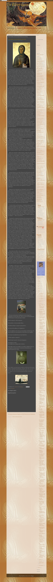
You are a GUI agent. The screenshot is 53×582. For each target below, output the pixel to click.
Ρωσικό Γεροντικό (40, 170)
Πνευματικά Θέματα (40, 154)
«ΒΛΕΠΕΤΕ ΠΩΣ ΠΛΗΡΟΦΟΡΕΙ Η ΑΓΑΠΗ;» (42, 333)
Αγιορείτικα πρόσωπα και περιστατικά (40, 61)
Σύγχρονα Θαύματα (40, 175)
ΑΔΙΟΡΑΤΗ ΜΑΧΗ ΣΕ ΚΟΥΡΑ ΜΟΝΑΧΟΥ (41, 425)
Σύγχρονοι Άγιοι (39, 182)
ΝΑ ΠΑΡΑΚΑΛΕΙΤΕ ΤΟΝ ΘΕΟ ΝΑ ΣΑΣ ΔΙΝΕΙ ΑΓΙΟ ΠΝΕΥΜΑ (42, 475)
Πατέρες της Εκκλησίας (41, 146)
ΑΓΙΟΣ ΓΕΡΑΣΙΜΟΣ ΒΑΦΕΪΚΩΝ (40, 218)
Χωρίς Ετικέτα (39, 201)
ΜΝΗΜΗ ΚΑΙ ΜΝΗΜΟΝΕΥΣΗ (42, 512)
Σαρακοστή (39, 174)
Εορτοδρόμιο (39, 105)
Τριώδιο (38, 192)
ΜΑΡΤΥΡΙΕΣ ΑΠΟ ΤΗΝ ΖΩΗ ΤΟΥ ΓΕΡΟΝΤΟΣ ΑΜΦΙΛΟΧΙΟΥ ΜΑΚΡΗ (42, 434)
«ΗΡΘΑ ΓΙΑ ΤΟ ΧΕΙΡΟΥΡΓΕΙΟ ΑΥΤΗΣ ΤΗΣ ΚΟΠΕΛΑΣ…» (42, 469)
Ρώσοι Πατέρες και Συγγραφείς (40, 172)
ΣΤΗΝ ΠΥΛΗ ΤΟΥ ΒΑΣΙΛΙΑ (42, 360)
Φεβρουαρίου (41, 562)
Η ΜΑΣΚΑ (41, 438)
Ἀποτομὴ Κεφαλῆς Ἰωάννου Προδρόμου (41, 268)
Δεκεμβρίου (41, 293)
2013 (39, 567)
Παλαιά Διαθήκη (40, 141)
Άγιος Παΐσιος (39, 63)
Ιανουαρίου (41, 565)
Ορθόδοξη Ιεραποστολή (41, 137)
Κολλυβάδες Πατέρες (40, 115)
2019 (39, 283)
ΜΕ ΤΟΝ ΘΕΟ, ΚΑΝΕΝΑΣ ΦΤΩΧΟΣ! (41, 420)
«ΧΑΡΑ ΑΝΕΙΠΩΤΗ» (41, 448)
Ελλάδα (38, 104)
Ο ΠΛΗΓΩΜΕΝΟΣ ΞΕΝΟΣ (42, 357)
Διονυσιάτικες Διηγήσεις (39, 89)
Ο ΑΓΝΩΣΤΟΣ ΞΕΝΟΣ (41, 320)
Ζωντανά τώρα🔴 (41, 227)
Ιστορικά (38, 114)
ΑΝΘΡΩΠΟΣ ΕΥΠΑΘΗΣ (41, 347)
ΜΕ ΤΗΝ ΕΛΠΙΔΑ (41, 409)
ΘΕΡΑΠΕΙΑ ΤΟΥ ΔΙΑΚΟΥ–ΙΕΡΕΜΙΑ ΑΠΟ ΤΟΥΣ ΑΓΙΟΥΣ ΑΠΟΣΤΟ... (42, 313)
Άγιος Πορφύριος (40, 64)
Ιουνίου (40, 303)
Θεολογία (38, 111)
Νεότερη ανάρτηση (12, 414)
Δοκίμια (38, 94)
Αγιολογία (38, 59)
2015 (39, 290)
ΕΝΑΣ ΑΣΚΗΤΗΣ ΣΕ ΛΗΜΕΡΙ (42, 530)
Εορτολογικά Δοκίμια (40, 107)
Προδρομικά (39, 158)
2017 (39, 286)
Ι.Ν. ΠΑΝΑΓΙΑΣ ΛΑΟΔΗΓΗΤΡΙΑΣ (41, 226)
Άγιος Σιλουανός (40, 66)
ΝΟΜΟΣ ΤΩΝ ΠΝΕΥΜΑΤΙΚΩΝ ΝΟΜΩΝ (42, 398)
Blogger (32, 575)
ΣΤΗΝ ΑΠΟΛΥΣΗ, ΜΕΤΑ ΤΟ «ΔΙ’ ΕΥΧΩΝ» (42, 556)
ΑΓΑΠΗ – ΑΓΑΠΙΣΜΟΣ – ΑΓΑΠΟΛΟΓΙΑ (42, 395)
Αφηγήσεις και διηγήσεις (39, 74)
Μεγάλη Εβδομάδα (40, 124)
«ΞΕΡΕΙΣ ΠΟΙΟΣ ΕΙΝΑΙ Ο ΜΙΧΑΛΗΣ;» (42, 524)
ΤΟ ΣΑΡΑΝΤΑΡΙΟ (42, 544)
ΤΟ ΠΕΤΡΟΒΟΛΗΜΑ (42, 406)
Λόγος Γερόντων (40, 119)
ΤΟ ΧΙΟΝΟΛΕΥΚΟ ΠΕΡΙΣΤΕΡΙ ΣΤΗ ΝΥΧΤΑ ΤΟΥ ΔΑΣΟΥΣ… (42, 481)
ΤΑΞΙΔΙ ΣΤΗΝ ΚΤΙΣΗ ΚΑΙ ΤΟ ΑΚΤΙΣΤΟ (42, 323)
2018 (39, 285)
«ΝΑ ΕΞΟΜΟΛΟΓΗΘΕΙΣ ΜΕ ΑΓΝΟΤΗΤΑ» (42, 381)
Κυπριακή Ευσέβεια (40, 118)
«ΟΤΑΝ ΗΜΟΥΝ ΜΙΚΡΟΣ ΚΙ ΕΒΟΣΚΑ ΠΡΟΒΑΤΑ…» (42, 327)
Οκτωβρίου (41, 296)
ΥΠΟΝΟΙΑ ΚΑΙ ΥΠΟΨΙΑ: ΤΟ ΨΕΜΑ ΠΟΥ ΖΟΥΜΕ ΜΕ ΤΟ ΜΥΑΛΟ (42, 337)
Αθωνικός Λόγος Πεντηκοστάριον (40, 68)
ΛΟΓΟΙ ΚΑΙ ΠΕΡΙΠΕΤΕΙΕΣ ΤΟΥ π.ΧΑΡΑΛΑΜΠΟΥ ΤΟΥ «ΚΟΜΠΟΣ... (42, 370)
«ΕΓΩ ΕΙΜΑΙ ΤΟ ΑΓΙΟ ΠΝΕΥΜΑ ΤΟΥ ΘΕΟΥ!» (42, 508)
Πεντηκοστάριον (40, 150)
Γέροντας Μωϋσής (40, 78)
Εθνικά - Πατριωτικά (40, 101)
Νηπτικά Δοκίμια (40, 128)
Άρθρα (38, 71)
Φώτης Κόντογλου (40, 195)
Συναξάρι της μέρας (40, 186)
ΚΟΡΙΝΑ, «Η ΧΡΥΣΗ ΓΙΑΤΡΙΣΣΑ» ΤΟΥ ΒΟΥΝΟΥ (42, 343)
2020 (39, 281)
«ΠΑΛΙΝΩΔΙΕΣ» (42, 546)
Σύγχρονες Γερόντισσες (41, 180)
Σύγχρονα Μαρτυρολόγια (39, 178)
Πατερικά (38, 148)
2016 (39, 288)
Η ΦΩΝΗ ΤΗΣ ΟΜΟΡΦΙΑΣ (41, 363)
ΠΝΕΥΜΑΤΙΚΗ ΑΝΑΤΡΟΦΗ (42, 445)
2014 (39, 291)
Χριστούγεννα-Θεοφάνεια (39, 200)
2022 (39, 278)
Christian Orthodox (39, 205)
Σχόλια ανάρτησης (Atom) (17, 416)
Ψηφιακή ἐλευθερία (41, 249)
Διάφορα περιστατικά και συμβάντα (40, 87)
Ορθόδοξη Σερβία (40, 140)
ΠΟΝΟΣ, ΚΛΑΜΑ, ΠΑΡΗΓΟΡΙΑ (41, 536)
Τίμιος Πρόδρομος (40, 189)
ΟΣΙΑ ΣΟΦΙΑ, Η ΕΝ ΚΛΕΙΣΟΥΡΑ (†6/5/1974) (42, 306)
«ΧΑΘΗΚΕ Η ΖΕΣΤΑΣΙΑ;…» (42, 366)
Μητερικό (13, 388)
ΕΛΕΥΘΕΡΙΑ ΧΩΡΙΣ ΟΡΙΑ (41, 412)
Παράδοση (39, 143)
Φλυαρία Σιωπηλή (41, 249)
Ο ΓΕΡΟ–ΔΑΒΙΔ (42, 330)
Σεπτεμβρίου (41, 298)
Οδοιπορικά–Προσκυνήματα (39, 131)
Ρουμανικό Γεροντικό (40, 163)
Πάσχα (38, 144)
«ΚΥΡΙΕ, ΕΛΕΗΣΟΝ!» (41, 548)
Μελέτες (38, 125)
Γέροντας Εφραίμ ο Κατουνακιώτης (40, 76)
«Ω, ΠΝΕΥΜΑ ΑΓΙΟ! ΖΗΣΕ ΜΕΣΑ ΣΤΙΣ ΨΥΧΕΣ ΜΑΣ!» (41, 503)
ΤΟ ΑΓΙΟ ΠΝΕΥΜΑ (41, 499)
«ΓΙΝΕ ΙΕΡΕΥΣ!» (42, 533)
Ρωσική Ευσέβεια (40, 166)
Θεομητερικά (39, 112)
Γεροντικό (38, 84)
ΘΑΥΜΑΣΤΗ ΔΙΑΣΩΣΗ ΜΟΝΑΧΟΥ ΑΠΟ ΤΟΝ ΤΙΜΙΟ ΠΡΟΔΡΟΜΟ (41, 386)
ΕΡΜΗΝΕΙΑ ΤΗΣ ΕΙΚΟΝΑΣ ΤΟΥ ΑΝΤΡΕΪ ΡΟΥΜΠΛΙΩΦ (42, 495)
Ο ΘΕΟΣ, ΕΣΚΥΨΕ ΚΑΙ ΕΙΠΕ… (42, 551)
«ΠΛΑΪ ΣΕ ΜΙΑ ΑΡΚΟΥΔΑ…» (42, 528)
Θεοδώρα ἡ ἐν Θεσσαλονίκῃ (41, 269)
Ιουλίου (40, 301)
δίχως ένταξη (39, 91)
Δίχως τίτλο (39, 92)
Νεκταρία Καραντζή (39, 235)
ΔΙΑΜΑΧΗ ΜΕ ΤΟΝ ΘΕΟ (41, 349)
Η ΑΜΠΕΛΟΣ (41, 309)
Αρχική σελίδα (20, 414)
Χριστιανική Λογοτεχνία (39, 197)
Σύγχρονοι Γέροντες (40, 184)
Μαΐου (40, 559)
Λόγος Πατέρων (39, 122)
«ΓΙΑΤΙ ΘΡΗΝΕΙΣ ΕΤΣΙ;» (41, 402)
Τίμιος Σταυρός (39, 190)
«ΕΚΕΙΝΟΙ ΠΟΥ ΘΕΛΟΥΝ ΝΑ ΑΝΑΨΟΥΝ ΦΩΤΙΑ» (42, 520)
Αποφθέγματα (39, 70)
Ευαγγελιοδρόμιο (40, 109)
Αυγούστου (41, 300)
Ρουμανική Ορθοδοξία (41, 161)
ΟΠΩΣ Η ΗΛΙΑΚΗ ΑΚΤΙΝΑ (41, 451)
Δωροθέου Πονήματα (40, 99)
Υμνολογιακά (39, 193)
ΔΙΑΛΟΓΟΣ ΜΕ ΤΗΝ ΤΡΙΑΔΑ (42, 486)
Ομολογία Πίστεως (40, 136)
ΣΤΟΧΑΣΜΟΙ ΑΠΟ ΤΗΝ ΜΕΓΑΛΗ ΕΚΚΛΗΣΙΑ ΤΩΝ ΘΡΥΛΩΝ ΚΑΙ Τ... (42, 463)
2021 (39, 280)
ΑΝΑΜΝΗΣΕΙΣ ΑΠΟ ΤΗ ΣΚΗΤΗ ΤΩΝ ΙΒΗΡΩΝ (42, 540)
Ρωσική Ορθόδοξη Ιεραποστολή (40, 168)
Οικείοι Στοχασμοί (40, 132)
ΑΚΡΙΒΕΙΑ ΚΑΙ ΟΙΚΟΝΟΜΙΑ (42, 317)
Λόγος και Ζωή (39, 121)
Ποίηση (38, 156)
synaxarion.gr (41, 275)
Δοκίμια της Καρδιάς (40, 95)
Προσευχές (39, 159)
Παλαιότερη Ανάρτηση (29, 414)
